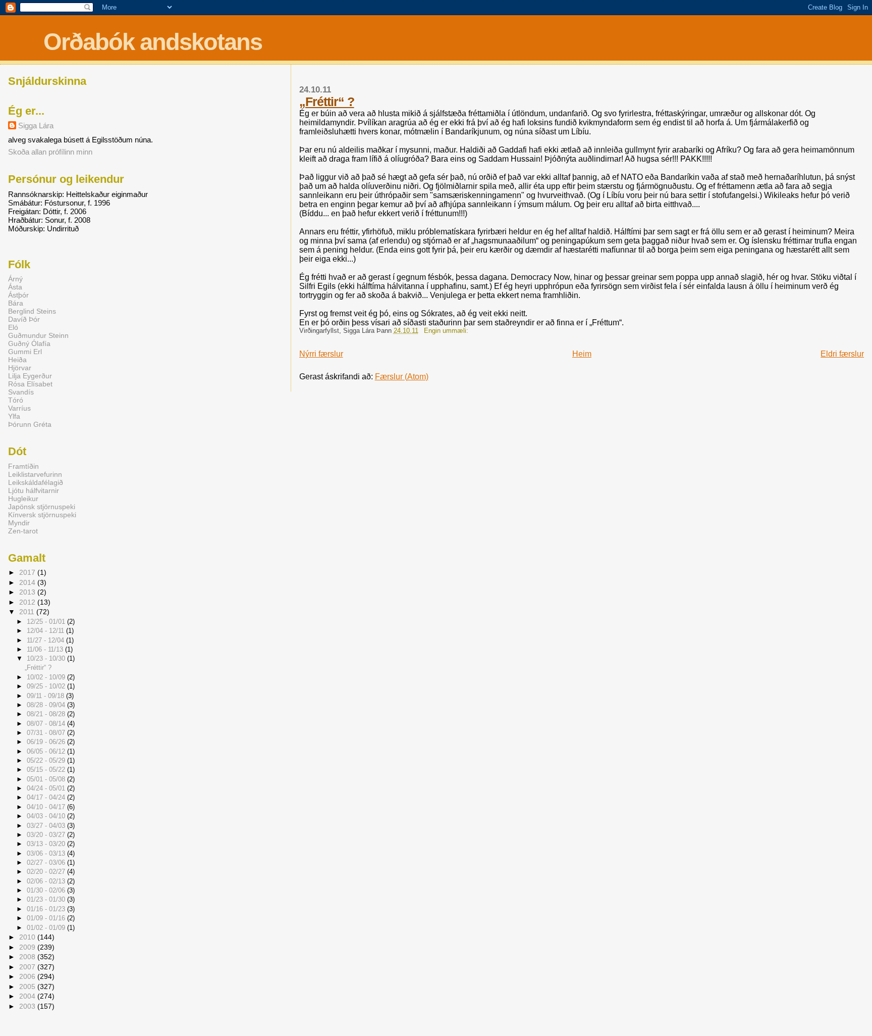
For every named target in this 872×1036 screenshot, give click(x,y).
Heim (581, 354)
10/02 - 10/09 (47, 677)
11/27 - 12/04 (46, 640)
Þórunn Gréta (29, 424)
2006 (28, 976)
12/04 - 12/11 (46, 630)
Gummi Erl (25, 352)
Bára (15, 303)
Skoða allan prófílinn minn (50, 151)
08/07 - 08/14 (47, 723)
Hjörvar (19, 368)
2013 (28, 592)
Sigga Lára (35, 125)
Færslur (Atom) (401, 376)
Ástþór (18, 295)
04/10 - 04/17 (47, 807)
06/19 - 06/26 (47, 742)
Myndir (19, 523)
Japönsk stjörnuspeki (41, 507)
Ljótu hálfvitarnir (33, 490)
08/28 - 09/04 (47, 705)
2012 (28, 602)
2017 (28, 572)
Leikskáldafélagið (35, 482)
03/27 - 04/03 (47, 825)
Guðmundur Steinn (38, 335)
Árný (15, 279)
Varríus (19, 408)
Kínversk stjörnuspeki (42, 515)
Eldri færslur (842, 354)
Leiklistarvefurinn (35, 474)
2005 (28, 986)
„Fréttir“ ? (326, 101)
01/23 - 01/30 (47, 899)
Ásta (15, 287)
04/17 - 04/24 (47, 797)
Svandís (21, 392)
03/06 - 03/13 (47, 853)
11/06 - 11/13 (46, 649)
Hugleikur (23, 499)
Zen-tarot (23, 531)
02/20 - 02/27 (47, 871)
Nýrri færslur (321, 354)
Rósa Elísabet (30, 384)
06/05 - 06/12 (47, 751)
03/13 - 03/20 (47, 844)
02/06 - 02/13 (47, 881)
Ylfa (14, 416)
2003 (28, 1006)
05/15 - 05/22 (47, 769)
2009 (28, 947)
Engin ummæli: (447, 330)
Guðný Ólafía (29, 343)
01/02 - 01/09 (47, 927)
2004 (28, 996)
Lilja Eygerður (30, 376)
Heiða (17, 360)
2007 (28, 967)
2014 (28, 582)
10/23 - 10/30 (47, 658)
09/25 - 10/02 (47, 686)
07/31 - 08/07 (47, 732)
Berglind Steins (32, 311)
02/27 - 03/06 (47, 862)
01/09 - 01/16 (47, 918)
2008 (28, 957)
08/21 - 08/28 (47, 714)
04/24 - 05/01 (47, 788)
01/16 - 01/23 (47, 909)
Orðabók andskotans (152, 41)
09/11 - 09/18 (46, 696)
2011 (27, 612)
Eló (13, 327)
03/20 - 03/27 (47, 834)
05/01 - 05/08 (47, 779)
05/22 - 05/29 (47, 760)
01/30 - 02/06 (47, 890)
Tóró (15, 400)
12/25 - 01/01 (47, 621)
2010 (28, 937)
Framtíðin (23, 466)
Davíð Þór (24, 319)
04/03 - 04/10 (47, 816)
